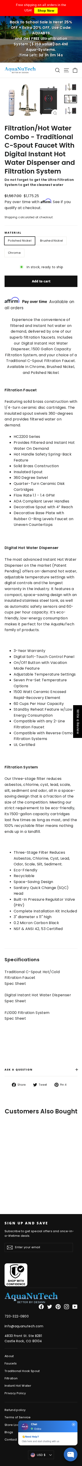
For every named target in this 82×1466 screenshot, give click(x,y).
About (9, 1356)
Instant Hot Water (18, 1385)
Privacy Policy (15, 1393)
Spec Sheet (15, 983)
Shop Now (46, 10)
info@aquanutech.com (24, 1326)
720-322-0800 (17, 1316)
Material (13, 232)
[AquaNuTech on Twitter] (49, 1306)
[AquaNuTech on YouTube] (74, 1306)
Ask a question (41, 1069)
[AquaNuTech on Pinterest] (58, 1306)
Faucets (11, 1363)
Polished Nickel (19, 240)
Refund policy (15, 1410)
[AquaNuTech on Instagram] (66, 1306)
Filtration (11, 1378)
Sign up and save (26, 1223)
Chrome (14, 253)
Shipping (11, 217)
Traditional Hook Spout (22, 1371)
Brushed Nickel (51, 240)
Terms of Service (18, 1417)
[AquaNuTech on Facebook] (41, 1306)
